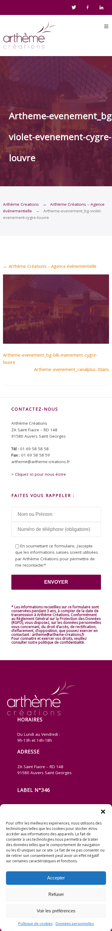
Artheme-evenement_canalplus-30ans (71, 369)
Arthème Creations (21, 204)
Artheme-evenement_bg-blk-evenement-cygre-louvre (50, 358)
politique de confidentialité (61, 642)
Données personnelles (75, 923)
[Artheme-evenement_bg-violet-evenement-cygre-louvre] (56, 342)
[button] (103, 812)
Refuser (56, 894)
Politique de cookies (35, 923)
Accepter (56, 877)
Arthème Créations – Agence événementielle (49, 266)
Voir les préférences (56, 910)
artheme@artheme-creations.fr (58, 634)
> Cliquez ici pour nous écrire (38, 474)
